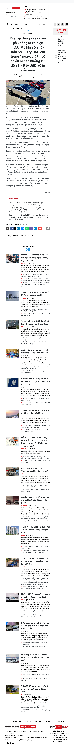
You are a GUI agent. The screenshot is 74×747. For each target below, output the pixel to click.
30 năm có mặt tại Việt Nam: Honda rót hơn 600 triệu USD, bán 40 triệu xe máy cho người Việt (35, 279)
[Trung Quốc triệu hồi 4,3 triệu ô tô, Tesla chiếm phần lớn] (12, 296)
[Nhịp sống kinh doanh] (20, 727)
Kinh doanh (42, 24)
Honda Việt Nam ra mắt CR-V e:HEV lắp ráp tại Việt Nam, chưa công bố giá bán (35, 275)
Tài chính (28, 24)
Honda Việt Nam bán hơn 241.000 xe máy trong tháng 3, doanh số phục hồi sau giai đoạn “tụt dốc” (35, 284)
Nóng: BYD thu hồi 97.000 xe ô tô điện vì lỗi (35, 521)
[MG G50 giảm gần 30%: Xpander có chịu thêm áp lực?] (12, 472)
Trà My (23, 298)
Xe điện (15, 236)
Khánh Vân (25, 505)
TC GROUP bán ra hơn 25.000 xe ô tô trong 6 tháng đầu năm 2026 (35, 430)
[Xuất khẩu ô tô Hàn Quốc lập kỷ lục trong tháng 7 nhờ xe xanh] (12, 353)
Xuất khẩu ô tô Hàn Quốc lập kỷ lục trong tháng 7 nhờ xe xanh (35, 351)
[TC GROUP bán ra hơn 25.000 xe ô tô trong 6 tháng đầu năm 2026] (12, 689)
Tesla (32, 236)
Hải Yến (23, 600)
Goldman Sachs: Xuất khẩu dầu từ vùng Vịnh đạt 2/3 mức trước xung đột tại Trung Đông (35, 18)
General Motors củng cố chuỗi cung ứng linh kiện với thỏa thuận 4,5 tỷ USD (35, 381)
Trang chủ (16, 721)
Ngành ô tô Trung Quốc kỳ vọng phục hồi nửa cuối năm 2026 (35, 399)
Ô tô (8, 236)
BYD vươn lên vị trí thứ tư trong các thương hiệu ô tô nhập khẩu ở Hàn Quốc (35, 486)
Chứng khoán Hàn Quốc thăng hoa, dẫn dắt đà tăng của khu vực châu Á (35, 367)
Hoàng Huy (25, 416)
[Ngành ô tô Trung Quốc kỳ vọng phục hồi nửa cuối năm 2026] (12, 597)
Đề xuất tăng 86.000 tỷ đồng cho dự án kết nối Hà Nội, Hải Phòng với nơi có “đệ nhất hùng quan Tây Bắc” (35, 441)
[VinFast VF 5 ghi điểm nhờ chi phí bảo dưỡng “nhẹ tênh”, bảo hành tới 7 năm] (12, 562)
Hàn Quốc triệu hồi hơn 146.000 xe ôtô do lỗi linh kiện (35, 675)
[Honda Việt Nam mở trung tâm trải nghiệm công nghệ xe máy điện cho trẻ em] (12, 258)
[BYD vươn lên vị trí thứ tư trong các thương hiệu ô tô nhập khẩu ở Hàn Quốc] (12, 626)
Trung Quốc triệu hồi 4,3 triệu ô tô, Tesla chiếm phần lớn (35, 293)
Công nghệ (16, 28)
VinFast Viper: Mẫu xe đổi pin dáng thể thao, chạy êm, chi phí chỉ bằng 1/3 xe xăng (34, 587)
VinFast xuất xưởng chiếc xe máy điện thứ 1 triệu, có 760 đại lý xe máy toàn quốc (34, 583)
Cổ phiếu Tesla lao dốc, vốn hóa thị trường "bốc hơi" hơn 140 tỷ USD (34, 310)
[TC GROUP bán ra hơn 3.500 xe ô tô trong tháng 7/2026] (12, 414)
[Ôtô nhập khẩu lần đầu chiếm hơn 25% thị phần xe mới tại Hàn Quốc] (12, 658)
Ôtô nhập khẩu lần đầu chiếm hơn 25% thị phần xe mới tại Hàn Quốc (35, 657)
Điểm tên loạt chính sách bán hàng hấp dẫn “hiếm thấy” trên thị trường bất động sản (34, 551)
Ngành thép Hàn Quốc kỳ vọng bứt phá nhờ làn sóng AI (35, 679)
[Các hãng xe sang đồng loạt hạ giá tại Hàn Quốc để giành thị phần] (12, 500)
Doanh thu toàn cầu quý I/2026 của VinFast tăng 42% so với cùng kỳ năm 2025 (34, 579)
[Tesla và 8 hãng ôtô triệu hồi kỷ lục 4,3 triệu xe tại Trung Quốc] (12, 324)
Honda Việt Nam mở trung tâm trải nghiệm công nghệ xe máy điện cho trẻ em (34, 258)
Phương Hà (25, 567)
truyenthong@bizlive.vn (16, 735)
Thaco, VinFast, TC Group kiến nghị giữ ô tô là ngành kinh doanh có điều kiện (35, 426)
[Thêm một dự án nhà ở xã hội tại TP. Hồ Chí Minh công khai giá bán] (12, 530)
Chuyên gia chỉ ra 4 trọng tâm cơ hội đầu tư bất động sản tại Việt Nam (35, 461)
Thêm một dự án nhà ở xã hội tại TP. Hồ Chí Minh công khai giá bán (35, 530)
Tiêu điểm (15, 24)
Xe (28, 30)
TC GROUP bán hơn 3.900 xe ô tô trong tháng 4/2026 (35, 710)
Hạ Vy (23, 535)
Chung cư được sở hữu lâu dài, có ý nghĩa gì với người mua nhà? (35, 547)
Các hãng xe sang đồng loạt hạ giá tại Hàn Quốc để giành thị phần (35, 500)
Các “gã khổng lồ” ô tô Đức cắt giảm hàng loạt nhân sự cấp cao (35, 403)
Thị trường (27, 721)
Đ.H (22, 694)
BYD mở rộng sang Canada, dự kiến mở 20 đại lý (35, 612)
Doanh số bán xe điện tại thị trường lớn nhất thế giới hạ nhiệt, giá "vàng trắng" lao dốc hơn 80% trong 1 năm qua (28, 204)
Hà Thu (23, 263)
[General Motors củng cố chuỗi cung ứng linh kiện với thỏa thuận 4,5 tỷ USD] (12, 382)
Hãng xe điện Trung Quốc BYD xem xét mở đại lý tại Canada (35, 643)
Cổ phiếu (24, 236)
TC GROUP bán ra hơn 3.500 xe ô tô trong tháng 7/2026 (35, 411)
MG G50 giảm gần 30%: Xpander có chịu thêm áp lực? (34, 469)
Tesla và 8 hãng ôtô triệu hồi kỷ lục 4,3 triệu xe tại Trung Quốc (35, 314)
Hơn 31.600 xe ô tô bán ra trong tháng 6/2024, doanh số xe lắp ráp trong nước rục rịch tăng (35, 517)
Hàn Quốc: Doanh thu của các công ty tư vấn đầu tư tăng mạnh (35, 371)
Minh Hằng (25, 449)
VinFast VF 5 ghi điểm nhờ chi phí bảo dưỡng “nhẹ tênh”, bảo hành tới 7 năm (35, 561)
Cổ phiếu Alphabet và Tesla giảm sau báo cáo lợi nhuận (35, 338)
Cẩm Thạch (25, 474)
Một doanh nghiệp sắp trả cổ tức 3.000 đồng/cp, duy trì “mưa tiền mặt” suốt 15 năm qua (35, 457)
